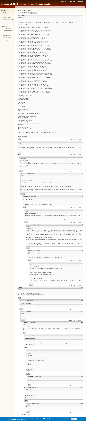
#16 (82, 376)
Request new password (7, 37)
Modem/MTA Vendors (6, 17)
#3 (82, 156)
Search (4, 14)
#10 (82, 287)
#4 (82, 173)
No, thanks (74, 418)
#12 (82, 311)
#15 (82, 350)
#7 (82, 224)
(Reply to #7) (38, 250)
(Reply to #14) (36, 350)
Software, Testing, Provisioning (8, 19)
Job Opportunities (72, 1)
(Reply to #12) (33, 322)
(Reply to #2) (29, 156)
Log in (18, 12)
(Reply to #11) (31, 311)
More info (24, 419)
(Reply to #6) (36, 224)
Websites (4, 21)
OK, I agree (68, 418)
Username (8, 28)
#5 (82, 196)
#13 (82, 322)
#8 (82, 250)
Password (8, 32)
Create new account (6, 35)
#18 (82, 403)
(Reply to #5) (34, 209)
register (22, 12)
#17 (82, 387)
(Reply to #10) (30, 300)
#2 (82, 141)
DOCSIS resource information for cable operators (26, 4)
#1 (82, 15)
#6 (82, 209)
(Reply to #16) (35, 387)
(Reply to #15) (38, 376)
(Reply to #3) (31, 173)
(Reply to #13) (35, 335)
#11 (82, 300)
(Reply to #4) (33, 196)
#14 (82, 335)
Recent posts (5, 12)
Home (4, 22)
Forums (4, 15)
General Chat (63, 1)
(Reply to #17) (36, 403)
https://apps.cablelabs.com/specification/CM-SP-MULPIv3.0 (57, 270)
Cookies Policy (80, 1)
